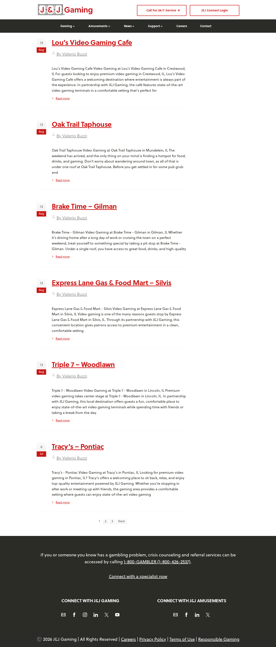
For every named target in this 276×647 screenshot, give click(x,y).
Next (121, 521)
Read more (63, 98)
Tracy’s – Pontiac (78, 446)
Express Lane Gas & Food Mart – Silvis (111, 282)
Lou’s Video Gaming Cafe (92, 42)
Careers (128, 639)
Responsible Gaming (218, 639)
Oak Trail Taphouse (81, 124)
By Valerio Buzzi (71, 54)
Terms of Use (182, 639)
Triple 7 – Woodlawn (83, 364)
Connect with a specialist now (138, 576)
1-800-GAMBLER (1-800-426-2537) (157, 562)
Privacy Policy (152, 639)
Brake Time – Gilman (84, 206)
